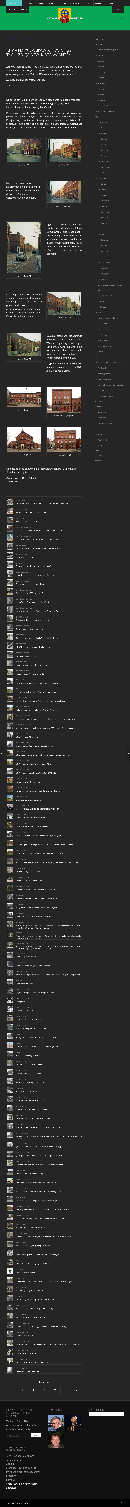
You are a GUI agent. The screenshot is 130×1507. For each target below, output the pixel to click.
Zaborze (101, 61)
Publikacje (98, 445)
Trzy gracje (20, 1002)
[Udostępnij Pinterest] (55, 1390)
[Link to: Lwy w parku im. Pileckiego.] (10, 1352)
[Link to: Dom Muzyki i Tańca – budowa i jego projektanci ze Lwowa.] (10, 852)
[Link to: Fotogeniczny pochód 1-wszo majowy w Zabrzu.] (10, 1036)
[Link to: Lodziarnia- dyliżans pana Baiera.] (10, 879)
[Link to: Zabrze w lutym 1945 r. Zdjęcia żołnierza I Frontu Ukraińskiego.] (10, 1325)
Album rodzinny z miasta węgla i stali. (31, 1029)
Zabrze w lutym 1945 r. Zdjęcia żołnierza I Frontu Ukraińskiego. (41, 1327)
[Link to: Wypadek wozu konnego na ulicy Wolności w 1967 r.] (10, 1199)
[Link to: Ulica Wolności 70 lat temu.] (10, 735)
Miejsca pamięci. (104, 341)
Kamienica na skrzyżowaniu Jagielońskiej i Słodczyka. (38, 791)
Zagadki (98, 456)
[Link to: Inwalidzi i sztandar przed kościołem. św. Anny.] (10, 573)
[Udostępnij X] (22, 1390)
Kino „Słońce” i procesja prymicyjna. (31, 1100)
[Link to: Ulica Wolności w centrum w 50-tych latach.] (10, 1117)
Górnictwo (102, 418)
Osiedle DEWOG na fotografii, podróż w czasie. (35, 746)
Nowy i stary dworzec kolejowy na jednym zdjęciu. (37, 683)
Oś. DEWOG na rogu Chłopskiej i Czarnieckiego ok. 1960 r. (40, 1219)
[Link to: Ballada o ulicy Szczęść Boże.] (10, 870)
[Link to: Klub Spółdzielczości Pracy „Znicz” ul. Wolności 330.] (10, 1126)
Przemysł (98, 357)
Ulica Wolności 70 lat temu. (27, 737)
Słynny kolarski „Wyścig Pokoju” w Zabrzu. (33, 1246)
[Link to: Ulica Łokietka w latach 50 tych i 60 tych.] (10, 1262)
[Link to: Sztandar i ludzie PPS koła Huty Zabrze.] (10, 591)
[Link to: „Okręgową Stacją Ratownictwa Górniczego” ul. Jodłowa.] (10, 1154)
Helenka (104, 206)
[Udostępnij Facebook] (11, 1390)
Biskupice (101, 67)
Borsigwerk (102, 368)
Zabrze (100, 55)
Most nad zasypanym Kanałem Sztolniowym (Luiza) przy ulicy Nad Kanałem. (47, 863)
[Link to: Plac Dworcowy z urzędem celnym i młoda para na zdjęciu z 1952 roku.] (10, 717)
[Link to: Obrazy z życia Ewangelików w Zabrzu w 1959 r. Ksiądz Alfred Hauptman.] (10, 726)
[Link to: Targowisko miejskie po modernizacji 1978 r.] (10, 564)
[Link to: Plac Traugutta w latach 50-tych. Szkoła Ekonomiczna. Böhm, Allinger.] (10, 843)
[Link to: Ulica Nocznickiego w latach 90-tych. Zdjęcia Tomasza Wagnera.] (10, 753)
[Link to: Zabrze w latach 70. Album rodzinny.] (10, 663)
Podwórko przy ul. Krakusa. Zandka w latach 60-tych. (38, 899)
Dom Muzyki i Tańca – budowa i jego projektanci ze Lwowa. (40, 854)
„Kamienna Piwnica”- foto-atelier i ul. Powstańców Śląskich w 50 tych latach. (47, 1282)
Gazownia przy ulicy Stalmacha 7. (29, 1020)
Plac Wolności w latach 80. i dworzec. (31, 584)
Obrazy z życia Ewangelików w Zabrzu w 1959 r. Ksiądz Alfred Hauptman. (46, 728)
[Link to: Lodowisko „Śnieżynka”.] (10, 555)
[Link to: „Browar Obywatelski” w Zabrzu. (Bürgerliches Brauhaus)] (10, 528)
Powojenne (102, 178)
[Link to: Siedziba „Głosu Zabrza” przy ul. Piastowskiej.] (10, 1307)
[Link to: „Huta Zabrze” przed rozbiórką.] (10, 798)
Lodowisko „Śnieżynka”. (25, 557)
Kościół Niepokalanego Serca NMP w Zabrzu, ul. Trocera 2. (40, 611)
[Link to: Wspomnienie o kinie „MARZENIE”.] (10, 520)
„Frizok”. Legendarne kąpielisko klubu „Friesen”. (35, 1300)
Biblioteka (98, 461)
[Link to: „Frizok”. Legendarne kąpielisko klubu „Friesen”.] (10, 1298)
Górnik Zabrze (106, 329)
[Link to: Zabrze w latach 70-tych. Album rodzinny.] (10, 964)
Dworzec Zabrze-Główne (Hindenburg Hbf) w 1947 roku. (39, 836)
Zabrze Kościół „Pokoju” (26, 1335)
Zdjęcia (97, 117)
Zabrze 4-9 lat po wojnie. (26, 957)
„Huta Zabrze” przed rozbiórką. (29, 800)
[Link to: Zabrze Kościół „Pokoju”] (10, 1334)
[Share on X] (33, 1390)
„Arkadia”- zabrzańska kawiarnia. (29, 1065)
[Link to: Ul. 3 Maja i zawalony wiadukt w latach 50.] (10, 645)
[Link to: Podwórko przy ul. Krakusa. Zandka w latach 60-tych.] (10, 897)
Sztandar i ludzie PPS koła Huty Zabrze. (32, 593)
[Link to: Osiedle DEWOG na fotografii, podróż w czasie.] (10, 744)
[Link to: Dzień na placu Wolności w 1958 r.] (10, 672)
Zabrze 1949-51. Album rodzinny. (29, 629)
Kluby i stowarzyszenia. (106, 318)
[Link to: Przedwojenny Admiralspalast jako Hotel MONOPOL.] (10, 537)
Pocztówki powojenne (106, 111)
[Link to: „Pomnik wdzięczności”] (10, 1271)
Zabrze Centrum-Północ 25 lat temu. (31, 512)
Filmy (97, 450)
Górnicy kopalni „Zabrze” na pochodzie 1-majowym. (37, 809)
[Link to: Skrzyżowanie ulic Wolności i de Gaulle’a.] (10, 1361)
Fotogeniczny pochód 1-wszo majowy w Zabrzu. (36, 1038)
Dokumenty (102, 412)
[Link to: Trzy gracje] (10, 1000)
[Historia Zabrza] (65, 18)
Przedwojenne (103, 122)
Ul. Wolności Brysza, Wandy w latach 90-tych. (35, 764)
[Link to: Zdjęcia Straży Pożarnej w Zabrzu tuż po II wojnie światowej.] (10, 699)
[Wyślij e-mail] (76, 1390)
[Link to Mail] (122, 18)
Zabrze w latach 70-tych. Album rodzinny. (33, 966)
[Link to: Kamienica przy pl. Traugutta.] (10, 780)
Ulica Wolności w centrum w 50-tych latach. (34, 1118)
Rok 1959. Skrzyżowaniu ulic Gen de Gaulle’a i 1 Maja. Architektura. (43, 1210)
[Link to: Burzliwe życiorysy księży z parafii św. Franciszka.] (10, 888)
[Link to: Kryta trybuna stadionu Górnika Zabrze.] (10, 825)
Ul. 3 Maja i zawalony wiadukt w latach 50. (33, 647)
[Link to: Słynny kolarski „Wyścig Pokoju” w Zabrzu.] (10, 1244)
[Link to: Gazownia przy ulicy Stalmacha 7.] (10, 1018)
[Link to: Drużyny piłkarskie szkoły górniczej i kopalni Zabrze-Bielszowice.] (10, 502)
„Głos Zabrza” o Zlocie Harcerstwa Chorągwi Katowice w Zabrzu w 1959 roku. (48, 1344)
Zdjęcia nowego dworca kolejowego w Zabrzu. (35, 993)
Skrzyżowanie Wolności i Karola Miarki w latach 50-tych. (39, 1192)
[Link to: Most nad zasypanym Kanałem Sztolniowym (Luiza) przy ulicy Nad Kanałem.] (10, 861)
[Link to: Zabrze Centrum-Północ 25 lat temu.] (10, 511)
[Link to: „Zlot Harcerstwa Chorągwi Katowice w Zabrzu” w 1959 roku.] (10, 1145)
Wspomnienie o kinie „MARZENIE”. (30, 521)
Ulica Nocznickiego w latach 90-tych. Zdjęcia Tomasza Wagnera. (42, 755)
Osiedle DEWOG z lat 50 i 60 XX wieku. (32, 1109)
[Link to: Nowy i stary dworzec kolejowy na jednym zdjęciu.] (10, 681)
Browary (101, 391)
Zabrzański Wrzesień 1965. (27, 984)
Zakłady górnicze (104, 374)
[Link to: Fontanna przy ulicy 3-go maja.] (10, 1054)
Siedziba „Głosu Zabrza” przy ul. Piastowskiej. (34, 1309)
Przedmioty (102, 429)
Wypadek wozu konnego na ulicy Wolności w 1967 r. (38, 1201)
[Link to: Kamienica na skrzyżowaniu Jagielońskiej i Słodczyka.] (10, 789)
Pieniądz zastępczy (105, 423)
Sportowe (104, 335)
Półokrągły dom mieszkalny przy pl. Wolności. (35, 620)
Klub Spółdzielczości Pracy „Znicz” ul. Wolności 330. (38, 1127)
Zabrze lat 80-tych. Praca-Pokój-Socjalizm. (33, 917)
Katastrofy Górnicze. (105, 346)
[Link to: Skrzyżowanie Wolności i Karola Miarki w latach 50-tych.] (10, 1190)
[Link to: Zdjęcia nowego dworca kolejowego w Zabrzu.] (10, 991)
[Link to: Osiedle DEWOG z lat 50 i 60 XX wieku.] (10, 1108)
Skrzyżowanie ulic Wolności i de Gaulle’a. (33, 1362)
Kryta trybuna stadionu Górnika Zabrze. (32, 827)
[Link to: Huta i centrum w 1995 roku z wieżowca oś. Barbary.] (10, 708)
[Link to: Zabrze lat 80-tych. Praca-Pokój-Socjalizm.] (10, 915)
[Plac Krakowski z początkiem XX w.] (128, 754)
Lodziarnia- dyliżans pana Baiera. (29, 881)
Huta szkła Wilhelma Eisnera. (27, 1371)
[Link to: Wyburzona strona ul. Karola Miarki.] (10, 1316)
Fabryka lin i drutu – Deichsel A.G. (110, 385)
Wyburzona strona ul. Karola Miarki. (30, 1318)
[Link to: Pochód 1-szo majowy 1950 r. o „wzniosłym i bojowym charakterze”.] (10, 1235)
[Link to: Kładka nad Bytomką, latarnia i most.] (10, 1081)
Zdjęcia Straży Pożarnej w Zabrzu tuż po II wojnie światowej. (40, 701)
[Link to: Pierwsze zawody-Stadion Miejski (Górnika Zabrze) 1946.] (10, 546)
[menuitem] (14, 3)
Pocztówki (98, 44)
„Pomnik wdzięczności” (25, 1273)
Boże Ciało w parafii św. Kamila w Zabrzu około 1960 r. (38, 1255)
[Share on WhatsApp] (44, 1390)
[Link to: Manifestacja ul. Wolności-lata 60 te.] (10, 1226)
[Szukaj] (118, 9)
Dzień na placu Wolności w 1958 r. (30, 674)
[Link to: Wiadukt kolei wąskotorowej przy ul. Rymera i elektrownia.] (10, 1163)
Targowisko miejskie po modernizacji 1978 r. (34, 566)
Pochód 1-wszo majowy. (26, 1011)
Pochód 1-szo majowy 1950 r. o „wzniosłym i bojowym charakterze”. (44, 1237)
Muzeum (98, 407)
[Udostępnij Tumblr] (66, 1390)
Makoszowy (102, 78)
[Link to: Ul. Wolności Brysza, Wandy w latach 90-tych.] (10, 762)
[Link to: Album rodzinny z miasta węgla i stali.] (10, 1027)
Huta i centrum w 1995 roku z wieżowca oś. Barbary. (37, 710)
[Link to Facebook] (118, 18)
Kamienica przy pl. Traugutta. (28, 782)
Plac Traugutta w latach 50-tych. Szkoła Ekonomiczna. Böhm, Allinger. (44, 845)
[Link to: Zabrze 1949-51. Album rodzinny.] (10, 627)
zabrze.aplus (99, 39)
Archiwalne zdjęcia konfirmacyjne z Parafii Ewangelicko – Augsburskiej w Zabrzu (49, 975)
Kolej (100, 312)
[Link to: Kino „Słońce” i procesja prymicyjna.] (10, 1099)
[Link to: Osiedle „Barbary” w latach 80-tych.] (10, 816)
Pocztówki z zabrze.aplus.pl (108, 50)
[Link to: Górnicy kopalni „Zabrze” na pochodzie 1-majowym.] (10, 807)
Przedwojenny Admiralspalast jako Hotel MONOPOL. (37, 539)
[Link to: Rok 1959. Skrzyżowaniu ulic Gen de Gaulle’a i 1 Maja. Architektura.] (10, 1208)
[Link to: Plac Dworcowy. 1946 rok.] (10, 1090)
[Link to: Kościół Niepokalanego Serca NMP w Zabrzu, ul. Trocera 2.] (10, 609)
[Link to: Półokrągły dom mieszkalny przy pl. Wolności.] (10, 618)
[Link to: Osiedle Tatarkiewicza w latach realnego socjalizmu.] (10, 1045)
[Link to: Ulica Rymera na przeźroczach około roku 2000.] (10, 1181)
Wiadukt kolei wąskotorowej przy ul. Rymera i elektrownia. (40, 1165)
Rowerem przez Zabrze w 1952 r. (29, 656)
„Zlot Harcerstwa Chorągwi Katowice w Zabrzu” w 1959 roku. (41, 1147)
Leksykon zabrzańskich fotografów (111, 285)
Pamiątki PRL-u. (103, 440)
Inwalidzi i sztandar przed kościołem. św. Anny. (35, 575)
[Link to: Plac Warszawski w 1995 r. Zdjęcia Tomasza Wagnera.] (10, 690)
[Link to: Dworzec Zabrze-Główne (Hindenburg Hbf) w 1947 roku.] (10, 834)
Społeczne (104, 324)
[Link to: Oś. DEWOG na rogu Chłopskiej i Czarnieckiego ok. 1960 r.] (10, 1217)
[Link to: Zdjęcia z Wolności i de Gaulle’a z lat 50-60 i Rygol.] (10, 636)
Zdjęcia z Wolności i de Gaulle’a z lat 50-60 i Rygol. (37, 638)
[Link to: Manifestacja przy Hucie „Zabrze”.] (10, 1289)
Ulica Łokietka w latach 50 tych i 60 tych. (32, 1264)
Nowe (100, 229)
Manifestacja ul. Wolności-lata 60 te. (30, 1228)
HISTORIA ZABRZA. (105, 296)
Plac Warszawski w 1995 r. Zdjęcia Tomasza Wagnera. (38, 692)
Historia (98, 290)
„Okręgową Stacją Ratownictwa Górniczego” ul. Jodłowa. (39, 1156)
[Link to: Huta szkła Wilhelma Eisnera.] (10, 1370)
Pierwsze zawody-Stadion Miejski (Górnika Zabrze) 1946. (39, 548)
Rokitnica (101, 100)
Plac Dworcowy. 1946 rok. (26, 1091)
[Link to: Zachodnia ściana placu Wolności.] (10, 1072)
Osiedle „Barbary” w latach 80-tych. (30, 818)
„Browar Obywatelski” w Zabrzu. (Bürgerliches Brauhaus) (39, 530)
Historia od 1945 (104, 307)
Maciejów (101, 83)
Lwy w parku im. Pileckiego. (27, 1353)
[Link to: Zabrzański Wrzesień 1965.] (10, 982)
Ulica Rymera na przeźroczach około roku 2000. (36, 1183)
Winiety (101, 434)
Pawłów (101, 89)
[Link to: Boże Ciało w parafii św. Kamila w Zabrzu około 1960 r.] (10, 1253)
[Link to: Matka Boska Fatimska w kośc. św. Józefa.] (10, 600)
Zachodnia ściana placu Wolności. (30, 1074)
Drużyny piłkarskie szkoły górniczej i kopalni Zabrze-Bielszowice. (43, 503)
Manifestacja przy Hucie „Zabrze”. (29, 1291)
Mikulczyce (102, 72)
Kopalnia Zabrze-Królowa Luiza (109, 362)
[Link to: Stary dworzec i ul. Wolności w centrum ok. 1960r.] (10, 906)
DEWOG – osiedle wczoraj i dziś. (29, 1174)
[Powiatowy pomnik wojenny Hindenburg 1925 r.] (2, 754)
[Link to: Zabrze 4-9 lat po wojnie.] (10, 955)
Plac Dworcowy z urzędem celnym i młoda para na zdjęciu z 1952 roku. (45, 719)
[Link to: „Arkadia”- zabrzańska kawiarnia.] (10, 1063)
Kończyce (101, 95)
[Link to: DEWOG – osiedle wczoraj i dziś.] (10, 1172)
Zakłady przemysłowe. (106, 396)
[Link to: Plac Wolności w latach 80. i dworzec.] (10, 582)
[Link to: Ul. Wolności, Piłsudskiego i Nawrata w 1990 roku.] (10, 771)
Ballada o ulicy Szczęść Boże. (28, 872)
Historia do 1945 (104, 301)
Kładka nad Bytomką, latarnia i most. (30, 1082)
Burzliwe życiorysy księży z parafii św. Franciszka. (36, 890)
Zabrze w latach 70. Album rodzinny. (31, 665)
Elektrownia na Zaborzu (106, 379)
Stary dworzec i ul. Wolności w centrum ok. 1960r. (36, 908)
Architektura (99, 401)
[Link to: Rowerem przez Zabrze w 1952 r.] (10, 654)
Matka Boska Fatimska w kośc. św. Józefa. (33, 602)
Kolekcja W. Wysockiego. (107, 106)
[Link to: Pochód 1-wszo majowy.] (10, 1009)
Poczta (100, 352)
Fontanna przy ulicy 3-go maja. (29, 1056)
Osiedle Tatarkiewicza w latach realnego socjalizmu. (37, 1047)
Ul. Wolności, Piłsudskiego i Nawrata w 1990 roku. (36, 773)
